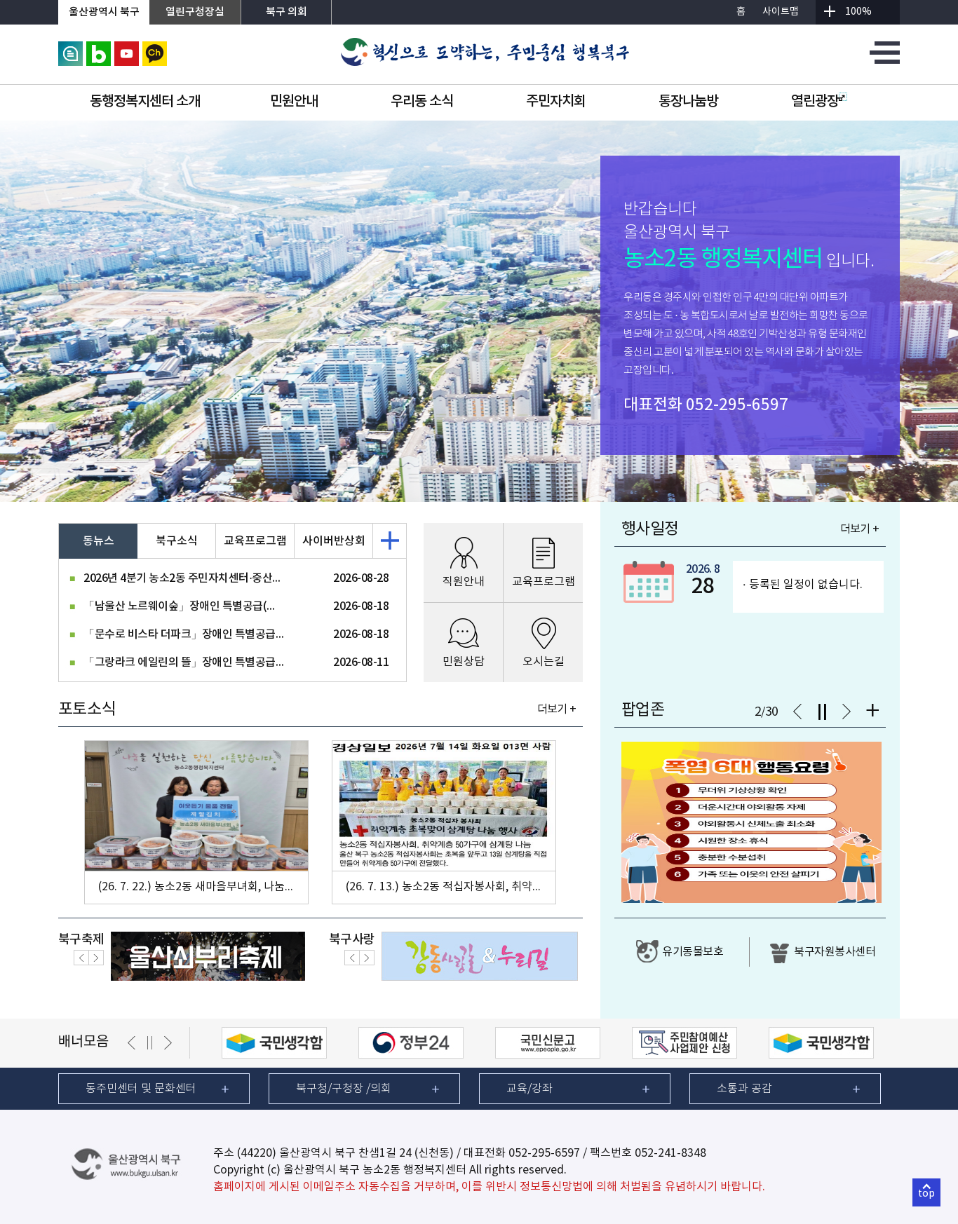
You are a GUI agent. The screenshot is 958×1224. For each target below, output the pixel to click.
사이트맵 (780, 12)
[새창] (70, 47)
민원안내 (294, 101)
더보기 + (556, 709)
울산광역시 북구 (104, 12)
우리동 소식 (422, 101)
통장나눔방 (688, 101)
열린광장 (815, 101)
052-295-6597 (737, 405)
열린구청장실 (195, 12)
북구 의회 (286, 12)
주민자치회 (556, 101)
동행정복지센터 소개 (145, 101)
